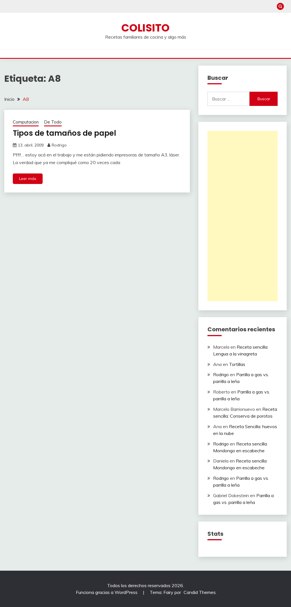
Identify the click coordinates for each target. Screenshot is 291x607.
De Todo (53, 122)
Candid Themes (200, 592)
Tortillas (237, 364)
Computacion (26, 122)
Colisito (145, 27)
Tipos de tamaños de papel (64, 133)
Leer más (27, 178)
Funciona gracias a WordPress (107, 592)
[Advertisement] (242, 216)
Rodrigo (59, 145)
